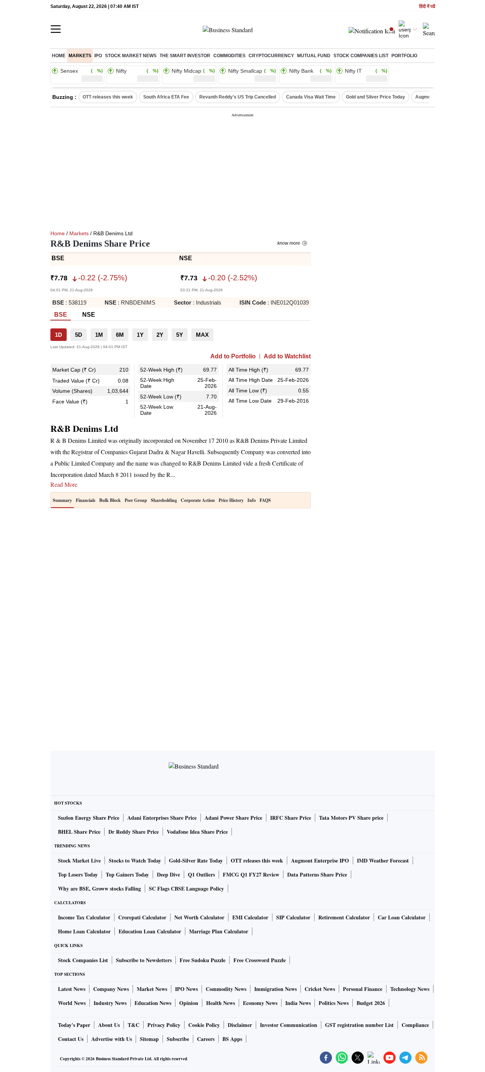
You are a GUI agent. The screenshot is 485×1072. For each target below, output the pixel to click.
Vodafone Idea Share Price (197, 832)
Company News (111, 989)
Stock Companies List (83, 960)
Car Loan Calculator (402, 917)
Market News (152, 989)
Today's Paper (74, 1025)
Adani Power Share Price (233, 818)
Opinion (188, 1003)
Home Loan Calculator (84, 931)
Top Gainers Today (127, 874)
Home (59, 55)
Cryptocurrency (271, 55)
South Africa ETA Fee (166, 97)
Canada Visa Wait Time (311, 97)
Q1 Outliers (201, 874)
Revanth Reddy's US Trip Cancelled (237, 97)
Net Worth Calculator (199, 917)
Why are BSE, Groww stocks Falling (99, 888)
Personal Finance (362, 989)
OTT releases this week (108, 97)
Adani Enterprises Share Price (162, 818)
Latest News (71, 989)
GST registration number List (359, 1025)
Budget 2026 (371, 1003)
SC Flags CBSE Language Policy (186, 888)
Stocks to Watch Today (135, 860)
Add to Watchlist (287, 356)
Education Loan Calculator (150, 931)
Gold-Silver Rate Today (196, 860)
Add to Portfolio (233, 356)
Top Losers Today (78, 874)
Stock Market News (130, 55)
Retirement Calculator (344, 917)
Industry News (110, 1003)
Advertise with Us (111, 1039)
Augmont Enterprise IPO (320, 860)
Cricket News (320, 989)
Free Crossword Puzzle (259, 960)
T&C (133, 1025)
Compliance (415, 1025)
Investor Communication (288, 1025)
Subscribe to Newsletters (144, 960)
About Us (109, 1025)
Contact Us (70, 1039)
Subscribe (178, 1039)
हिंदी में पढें (427, 6)
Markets (80, 55)
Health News (220, 1003)
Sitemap (149, 1039)
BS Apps (232, 1039)
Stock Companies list (360, 55)
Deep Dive (168, 874)
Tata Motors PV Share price (351, 818)
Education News (153, 1003)
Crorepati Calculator (142, 917)
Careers (205, 1039)
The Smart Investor (185, 55)
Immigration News (275, 989)
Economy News (260, 1003)
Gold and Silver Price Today (375, 97)
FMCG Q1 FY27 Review (251, 874)
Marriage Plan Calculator (218, 931)
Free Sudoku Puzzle (202, 960)
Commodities (229, 55)
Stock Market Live (79, 860)
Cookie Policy (204, 1025)
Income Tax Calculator (84, 917)
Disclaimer (240, 1025)
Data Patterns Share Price (317, 874)
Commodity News (226, 989)
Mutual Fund (313, 55)
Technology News (409, 989)
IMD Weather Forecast (383, 860)
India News (298, 1003)
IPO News (186, 989)
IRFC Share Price (290, 818)
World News (72, 1003)
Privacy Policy (163, 1025)
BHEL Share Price (79, 832)
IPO (98, 55)
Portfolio (404, 55)
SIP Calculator (293, 917)
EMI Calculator (250, 917)
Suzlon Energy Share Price (88, 818)
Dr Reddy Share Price (133, 832)
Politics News (334, 1003)
